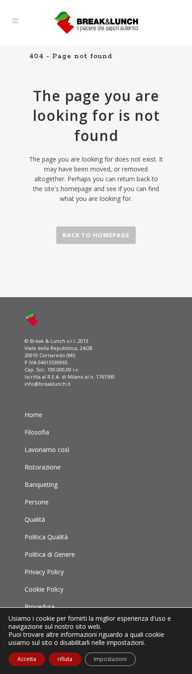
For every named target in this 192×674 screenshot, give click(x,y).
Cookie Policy (44, 589)
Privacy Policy (44, 571)
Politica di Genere (50, 554)
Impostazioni (110, 659)
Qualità (35, 519)
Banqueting (41, 484)
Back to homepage (96, 235)
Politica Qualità (46, 537)
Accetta (26, 659)
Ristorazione (43, 467)
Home (33, 414)
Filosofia (37, 432)
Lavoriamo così (47, 449)
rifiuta (65, 659)
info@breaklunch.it (48, 383)
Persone (37, 502)
